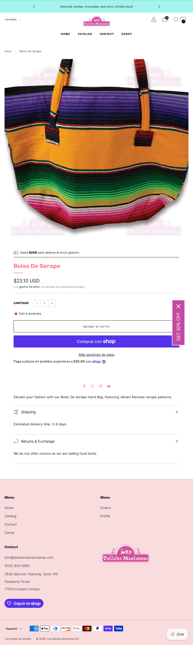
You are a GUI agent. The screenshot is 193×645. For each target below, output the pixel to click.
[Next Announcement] (159, 6)
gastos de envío (29, 286)
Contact (107, 34)
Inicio (8, 51)
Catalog (85, 34)
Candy (126, 34)
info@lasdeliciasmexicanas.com (29, 557)
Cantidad (21, 303)
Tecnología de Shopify (18, 638)
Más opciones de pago (96, 355)
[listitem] (96, 6)
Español (11, 19)
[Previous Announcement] (34, 6)
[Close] (178, 306)
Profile (105, 516)
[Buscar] (175, 19)
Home (65, 34)
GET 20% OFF (178, 326)
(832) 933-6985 (17, 566)
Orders (105, 508)
